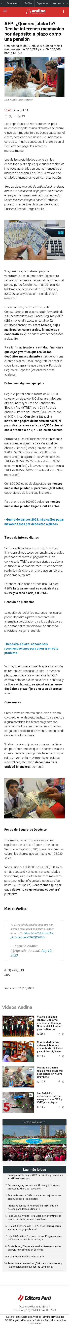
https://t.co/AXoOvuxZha (38, 933)
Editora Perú (13, 1316)
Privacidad (58, 1316)
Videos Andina (17, 1007)
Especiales (42, 3)
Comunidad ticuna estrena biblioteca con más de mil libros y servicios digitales (50, 1047)
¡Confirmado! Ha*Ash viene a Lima (26, 1256)
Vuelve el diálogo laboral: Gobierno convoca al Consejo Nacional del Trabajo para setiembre (49, 1023)
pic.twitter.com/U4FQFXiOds (28, 937)
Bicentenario (13, 3)
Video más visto (34, 1122)
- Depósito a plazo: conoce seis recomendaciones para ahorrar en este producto (31, 648)
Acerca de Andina (30, 1316)
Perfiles (28, 3)
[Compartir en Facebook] (59, 1033)
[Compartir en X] (62, 1033)
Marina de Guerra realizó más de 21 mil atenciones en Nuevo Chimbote (50, 1072)
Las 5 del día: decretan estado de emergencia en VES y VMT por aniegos (49, 1098)
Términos (46, 1316)
